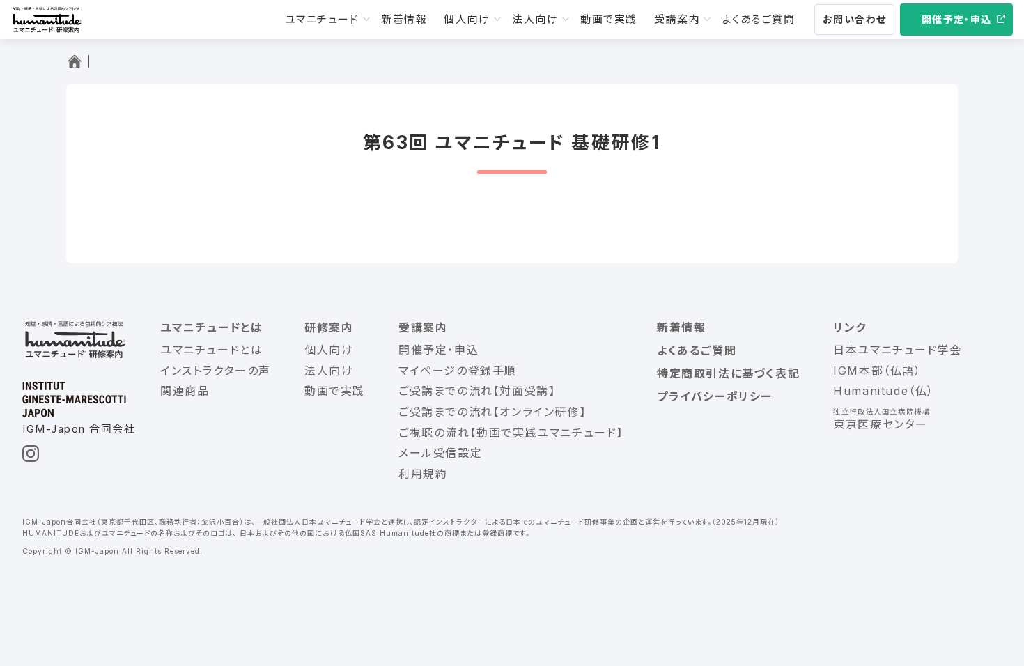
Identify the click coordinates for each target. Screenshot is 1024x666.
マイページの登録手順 (457, 371)
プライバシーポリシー (715, 396)
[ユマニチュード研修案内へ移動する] (77, 61)
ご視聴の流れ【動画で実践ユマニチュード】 (510, 433)
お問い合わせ (854, 19)
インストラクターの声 (215, 371)
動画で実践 (608, 19)
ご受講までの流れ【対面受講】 (476, 391)
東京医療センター (880, 424)
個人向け (467, 19)
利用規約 (422, 474)
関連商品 (184, 391)
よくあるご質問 (759, 19)
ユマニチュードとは (211, 350)
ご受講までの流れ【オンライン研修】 (492, 412)
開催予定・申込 (957, 19)
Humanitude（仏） (883, 391)
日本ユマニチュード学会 (897, 350)
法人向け (535, 19)
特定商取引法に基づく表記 (728, 373)
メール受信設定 (440, 453)
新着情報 (404, 19)
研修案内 (328, 327)
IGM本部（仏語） (877, 371)
